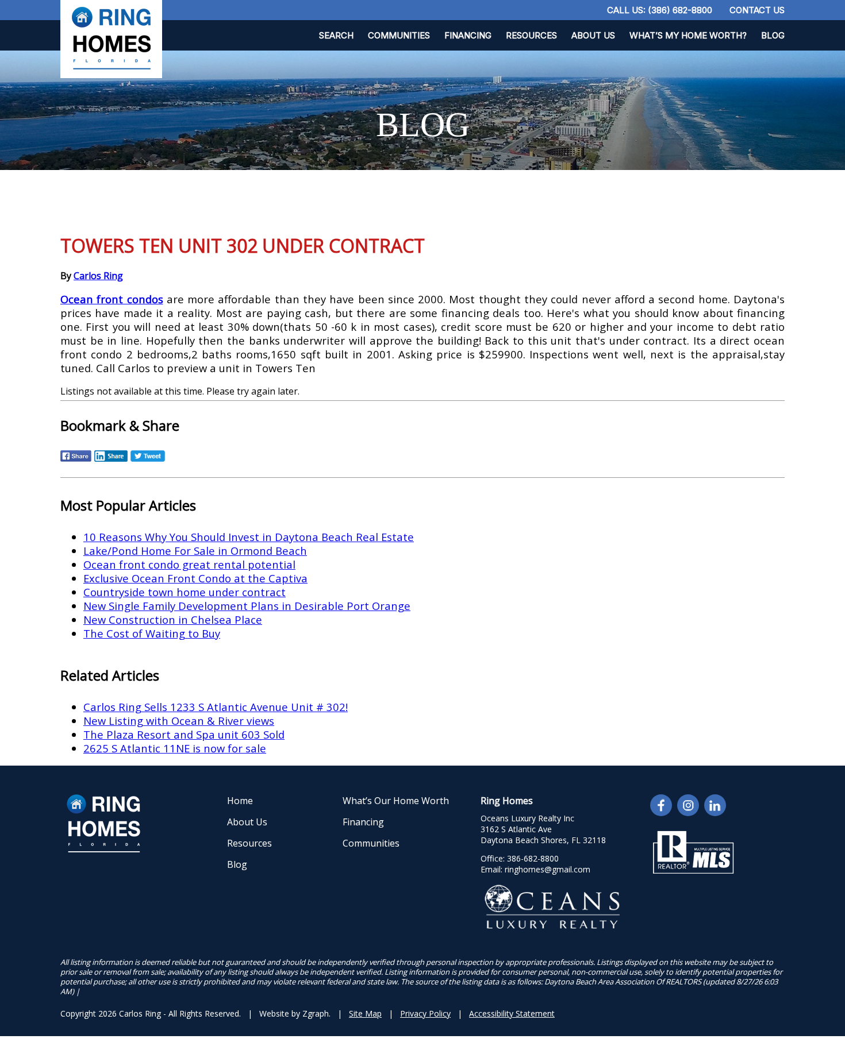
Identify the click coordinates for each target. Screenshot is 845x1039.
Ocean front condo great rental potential (189, 564)
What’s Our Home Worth (396, 800)
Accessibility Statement (512, 1013)
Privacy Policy (425, 1013)
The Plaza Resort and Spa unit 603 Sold (184, 734)
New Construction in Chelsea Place (172, 619)
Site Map (365, 1013)
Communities (399, 35)
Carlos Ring (98, 275)
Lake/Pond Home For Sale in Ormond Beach (195, 550)
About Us (593, 35)
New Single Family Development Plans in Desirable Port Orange (246, 605)
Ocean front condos (111, 299)
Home (240, 800)
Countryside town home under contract (184, 592)
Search (336, 35)
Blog (773, 35)
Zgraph (315, 1013)
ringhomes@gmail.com (547, 869)
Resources (531, 35)
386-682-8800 (533, 858)
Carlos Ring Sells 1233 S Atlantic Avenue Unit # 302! (215, 707)
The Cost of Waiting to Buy (151, 633)
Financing (467, 35)
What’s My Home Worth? (688, 35)
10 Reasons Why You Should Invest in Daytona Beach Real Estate (248, 537)
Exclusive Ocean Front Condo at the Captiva (195, 578)
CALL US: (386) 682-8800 (659, 10)
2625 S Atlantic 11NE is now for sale (174, 748)
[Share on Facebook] (75, 460)
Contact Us (757, 10)
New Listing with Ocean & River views (178, 720)
